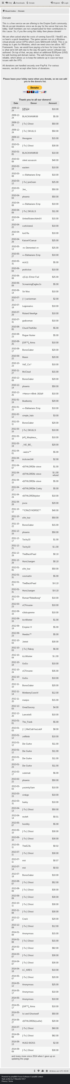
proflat (8, 1079)
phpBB (13, 1077)
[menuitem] (8, 3)
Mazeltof (18, 1079)
